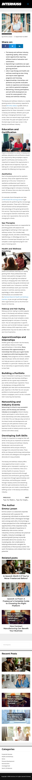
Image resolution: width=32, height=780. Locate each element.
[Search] (28, 645)
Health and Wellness (7, 756)
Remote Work (5, 763)
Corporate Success (7, 754)
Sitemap (28, 776)
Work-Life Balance (7, 768)
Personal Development (8, 761)
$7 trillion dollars (11, 105)
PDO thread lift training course (12, 199)
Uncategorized (6, 766)
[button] (5, 46)
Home (3, 759)
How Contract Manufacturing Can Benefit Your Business (16, 628)
